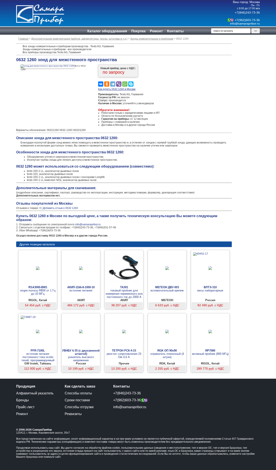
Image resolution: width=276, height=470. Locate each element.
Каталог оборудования (107, 31)
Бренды (22, 400)
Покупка (138, 31)
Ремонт (156, 31)
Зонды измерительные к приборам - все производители (57, 49)
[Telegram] (112, 84)
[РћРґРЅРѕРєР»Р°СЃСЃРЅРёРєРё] (106, 84)
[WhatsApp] (124, 84)
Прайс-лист (25, 407)
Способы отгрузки (79, 407)
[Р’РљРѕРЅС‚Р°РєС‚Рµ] (100, 84)
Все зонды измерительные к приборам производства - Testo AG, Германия (68, 46)
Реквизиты (73, 414)
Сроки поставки (77, 400)
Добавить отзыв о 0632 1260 (60, 208)
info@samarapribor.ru (245, 23)
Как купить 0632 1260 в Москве (117, 89)
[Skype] (130, 84)
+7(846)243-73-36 (247, 12)
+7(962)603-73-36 (247, 20)
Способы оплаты (78, 393)
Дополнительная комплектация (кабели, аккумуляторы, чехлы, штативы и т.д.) (79, 38)
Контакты (175, 31)
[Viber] (118, 84)
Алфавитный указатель (34, 393)
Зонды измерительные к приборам (151, 38)
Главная (23, 38)
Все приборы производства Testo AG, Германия (52, 52)
